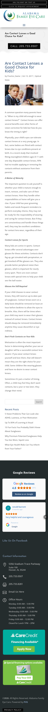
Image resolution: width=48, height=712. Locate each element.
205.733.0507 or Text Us (24, 2)
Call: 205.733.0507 (24, 46)
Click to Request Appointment (24, 6)
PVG (26, 702)
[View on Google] (8, 508)
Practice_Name (13, 76)
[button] (2, 517)
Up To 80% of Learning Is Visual (19, 422)
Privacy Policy (12, 710)
